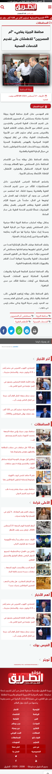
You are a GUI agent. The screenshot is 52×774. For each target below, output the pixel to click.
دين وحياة (16, 728)
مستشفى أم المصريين (20, 315)
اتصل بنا (15, 751)
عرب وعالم (16, 723)
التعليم (36, 742)
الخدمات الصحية (40, 321)
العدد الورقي (16, 732)
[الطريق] (26, 10)
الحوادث (36, 723)
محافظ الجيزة (42, 315)
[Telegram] (26, 330)
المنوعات (16, 742)
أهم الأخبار (42, 594)
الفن (36, 718)
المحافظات (42, 22)
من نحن (36, 746)
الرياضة (36, 714)
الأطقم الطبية (21, 321)
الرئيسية (36, 709)
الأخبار (15, 709)
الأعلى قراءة (41, 502)
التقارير (36, 728)
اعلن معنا (16, 746)
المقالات (36, 732)
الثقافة (16, 718)
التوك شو (36, 737)
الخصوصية (36, 751)
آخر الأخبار (43, 358)
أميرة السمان (38, 106)
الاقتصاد (16, 714)
